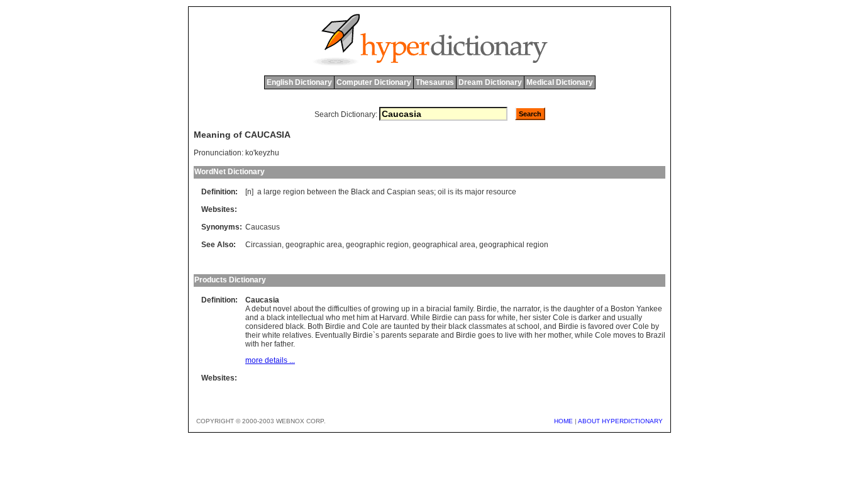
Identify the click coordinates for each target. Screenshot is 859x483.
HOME (563, 421)
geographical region (513, 244)
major (474, 191)
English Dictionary (299, 82)
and (378, 191)
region (294, 191)
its (459, 191)
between (321, 191)
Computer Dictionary (373, 82)
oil (442, 191)
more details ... (270, 360)
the (343, 191)
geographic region (377, 244)
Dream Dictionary (490, 82)
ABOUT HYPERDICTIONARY (620, 421)
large (272, 191)
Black (360, 191)
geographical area (444, 244)
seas (426, 191)
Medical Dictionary (559, 82)
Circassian (263, 244)
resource (501, 191)
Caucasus (262, 227)
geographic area (313, 244)
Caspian (401, 191)
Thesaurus (435, 82)
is (450, 191)
